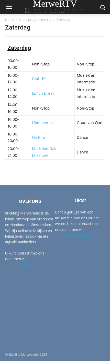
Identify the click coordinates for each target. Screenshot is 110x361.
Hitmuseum (42, 122)
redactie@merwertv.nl (23, 264)
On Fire (38, 137)
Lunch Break (43, 93)
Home (9, 19)
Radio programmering (35, 19)
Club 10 (39, 78)
